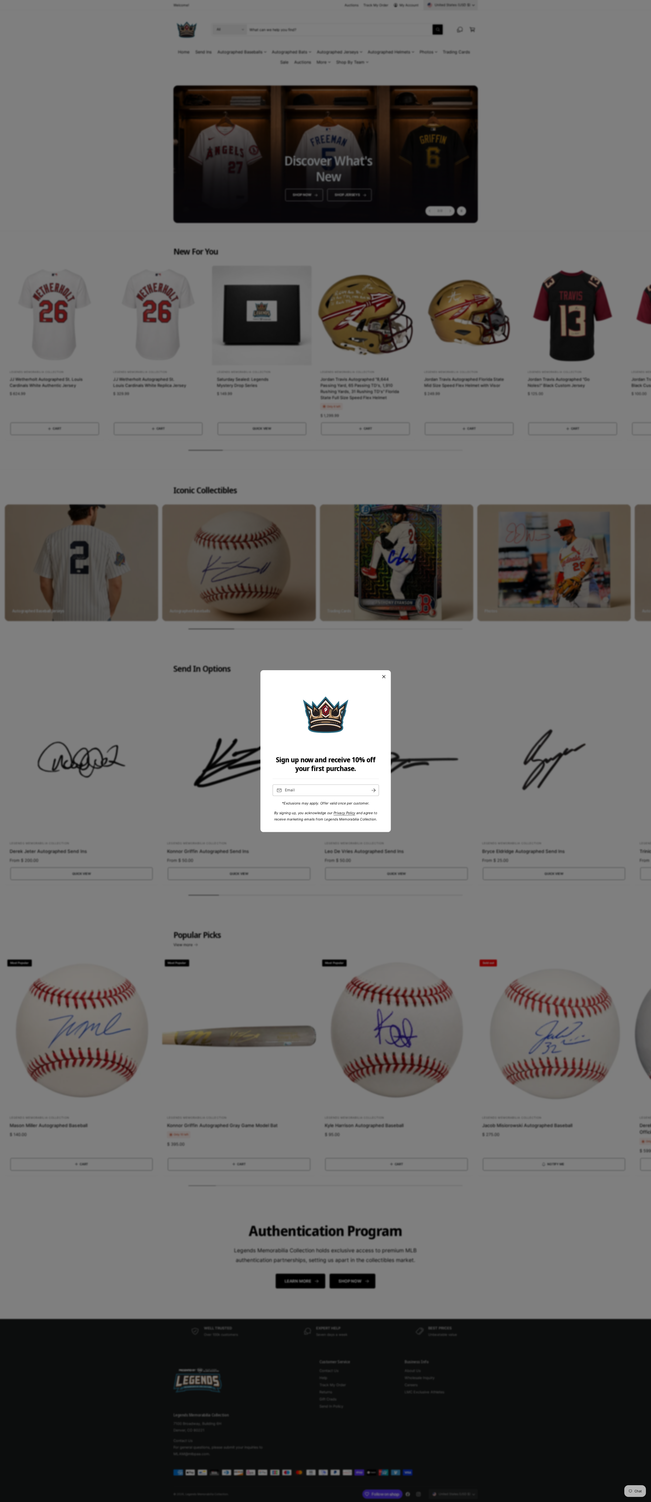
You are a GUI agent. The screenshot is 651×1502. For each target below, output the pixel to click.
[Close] (384, 676)
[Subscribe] (373, 790)
